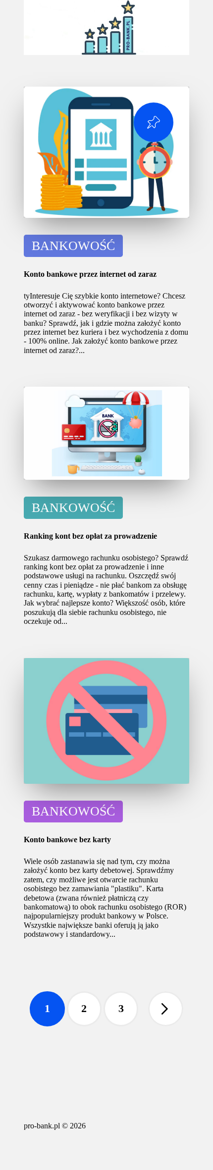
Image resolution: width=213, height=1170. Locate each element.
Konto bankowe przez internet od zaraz (90, 274)
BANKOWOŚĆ (73, 246)
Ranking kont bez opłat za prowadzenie (90, 536)
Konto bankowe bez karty (67, 839)
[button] (165, 1008)
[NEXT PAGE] (165, 1008)
